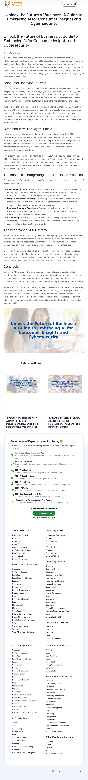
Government (17, 584)
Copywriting (17, 729)
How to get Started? (20, 535)
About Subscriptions (20, 544)
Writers (15, 629)
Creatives (16, 569)
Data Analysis (51, 541)
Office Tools (50, 547)
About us (16, 541)
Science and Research (21, 626)
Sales (14, 623)
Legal (14, 602)
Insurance (16, 596)
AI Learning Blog (19, 556)
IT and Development (20, 599)
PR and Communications (22, 614)
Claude (48, 630)
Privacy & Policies (19, 559)
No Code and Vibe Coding (22, 747)
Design (48, 544)
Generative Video (53, 553)
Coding (48, 538)
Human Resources (19, 593)
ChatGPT (49, 627)
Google (49, 636)
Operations (16, 611)
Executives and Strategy (22, 578)
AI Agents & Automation (55, 535)
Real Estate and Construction (24, 620)
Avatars (15, 723)
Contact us (16, 538)
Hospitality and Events (21, 590)
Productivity (17, 750)
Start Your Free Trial (44, 513)
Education (16, 575)
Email (14, 735)
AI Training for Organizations (24, 550)
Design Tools (17, 732)
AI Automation (52, 650)
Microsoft (49, 633)
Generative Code (19, 738)
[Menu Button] (81, 4)
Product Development (21, 617)
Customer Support (19, 572)
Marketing (16, 608)
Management (17, 605)
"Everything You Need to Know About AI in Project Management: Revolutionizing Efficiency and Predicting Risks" (22, 422)
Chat (14, 726)
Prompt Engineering (54, 550)
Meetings (16, 744)
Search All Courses (20, 547)
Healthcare (16, 587)
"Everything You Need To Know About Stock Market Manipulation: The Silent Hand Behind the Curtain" (64, 422)
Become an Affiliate (20, 553)
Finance (15, 581)
